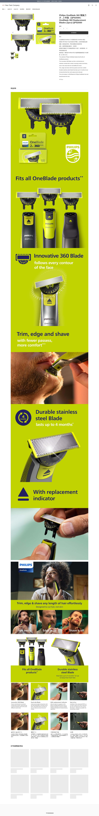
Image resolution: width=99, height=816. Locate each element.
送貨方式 (10, 9)
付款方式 (16, 9)
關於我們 (28, 9)
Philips (61, 79)
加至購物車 (73, 32)
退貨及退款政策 (36, 9)
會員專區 (22, 9)
